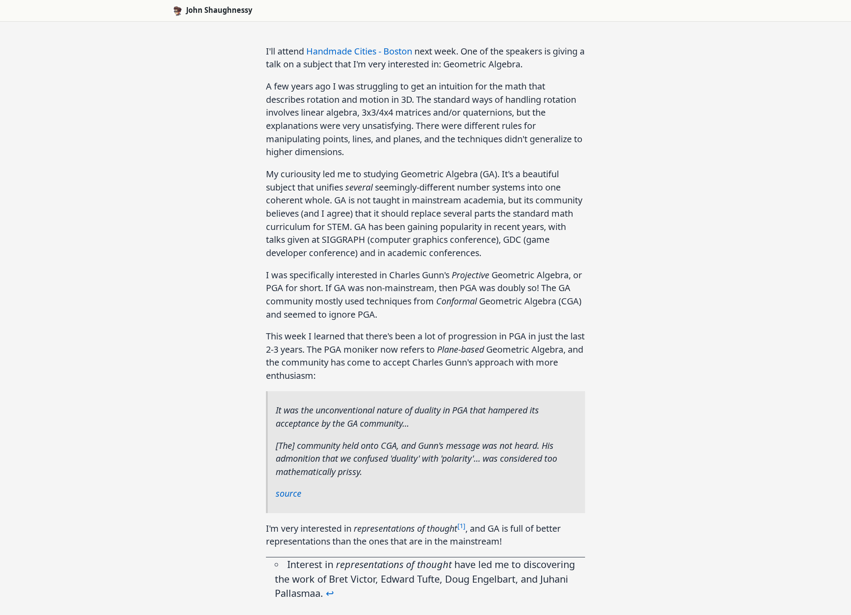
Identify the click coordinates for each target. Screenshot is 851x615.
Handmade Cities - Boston (359, 51)
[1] (461, 525)
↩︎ (330, 593)
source (288, 493)
